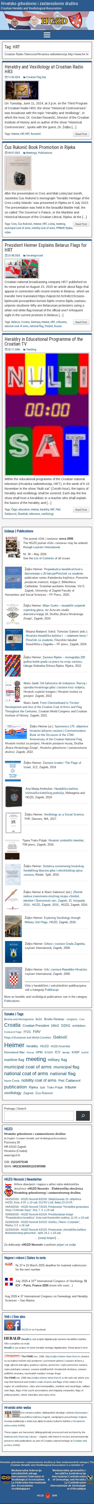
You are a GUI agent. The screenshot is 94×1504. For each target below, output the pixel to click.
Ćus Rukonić (25, 223)
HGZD (44, 1046)
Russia (58, 326)
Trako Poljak (55, 1087)
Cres (14, 223)
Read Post (81, 134)
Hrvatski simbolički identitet (66, 840)
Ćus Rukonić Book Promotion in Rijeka (40, 147)
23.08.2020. (14, 255)
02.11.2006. (14, 349)
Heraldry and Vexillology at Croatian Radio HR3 (44, 69)
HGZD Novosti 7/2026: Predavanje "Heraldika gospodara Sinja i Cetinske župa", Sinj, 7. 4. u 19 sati (47, 1208)
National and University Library (20, 1436)
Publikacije (52, 989)
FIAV (37, 1031)
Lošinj (51, 223)
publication (15, 1086)
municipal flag (66, 1067)
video (8, 232)
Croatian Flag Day (36, 77)
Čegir (14, 509)
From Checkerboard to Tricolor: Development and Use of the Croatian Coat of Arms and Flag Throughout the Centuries (43, 707)
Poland (49, 326)
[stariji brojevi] (47, 1238)
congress (71, 1019)
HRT (27, 133)
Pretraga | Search (15, 1108)
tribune (70, 1087)
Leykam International (46, 547)
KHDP (76, 1052)
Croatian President (36, 1025)
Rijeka (69, 228)
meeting (60, 223)
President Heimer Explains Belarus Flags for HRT (46, 247)
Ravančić (36, 133)
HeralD (25, 1339)
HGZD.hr (26, 1329)
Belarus (15, 322)
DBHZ (55, 1025)
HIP (22, 133)
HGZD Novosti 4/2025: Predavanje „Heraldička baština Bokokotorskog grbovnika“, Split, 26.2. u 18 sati (45, 1231)
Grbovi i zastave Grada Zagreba (64, 943)
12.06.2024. (14, 77)
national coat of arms (16, 326)
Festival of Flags (13, 1032)
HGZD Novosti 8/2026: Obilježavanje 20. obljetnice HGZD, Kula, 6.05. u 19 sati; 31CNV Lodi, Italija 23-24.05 (43, 1201)
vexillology (47, 513)
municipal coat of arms (17, 228)
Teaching (31, 349)
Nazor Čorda (11, 1080)
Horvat (30, 1052)
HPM (39, 1052)
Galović (60, 1037)
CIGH (89, 1483)
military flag (57, 1060)
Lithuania (61, 322)
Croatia (25, 322)
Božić (39, 1019)
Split (42, 1087)
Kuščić (85, 1052)
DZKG (65, 1025)
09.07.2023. (14, 152)
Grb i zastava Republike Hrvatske (65, 969)
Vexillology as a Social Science (64, 814)
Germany (35, 322)
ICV (57, 1052)
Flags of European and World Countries (27, 1037)
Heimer (15, 133)
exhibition (78, 1025)
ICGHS (49, 1052)
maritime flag (14, 1060)
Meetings (31, 152)
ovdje (27, 1343)
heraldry (44, 509)
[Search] (83, 1116)
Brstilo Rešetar (54, 1019)
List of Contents (44, 558)
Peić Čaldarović (69, 1080)
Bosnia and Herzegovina (19, 1019)
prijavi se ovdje (66, 1244)
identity (66, 1052)
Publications (45, 152)
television (34, 513)
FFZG (27, 1031)
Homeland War (14, 1052)
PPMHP (60, 228)
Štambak (23, 513)
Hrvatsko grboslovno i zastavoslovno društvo (39, 3)
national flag (37, 326)
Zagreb (28, 1093)
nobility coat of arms (43, 228)
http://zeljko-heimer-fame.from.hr (62, 1356)
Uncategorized (34, 255)
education (24, 509)
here (85, 1347)
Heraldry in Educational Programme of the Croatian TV (44, 341)
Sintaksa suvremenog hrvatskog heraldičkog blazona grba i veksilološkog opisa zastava (54, 870)
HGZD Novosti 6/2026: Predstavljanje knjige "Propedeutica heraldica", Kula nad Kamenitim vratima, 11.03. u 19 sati (47, 1216)
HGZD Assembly (60, 1046)
